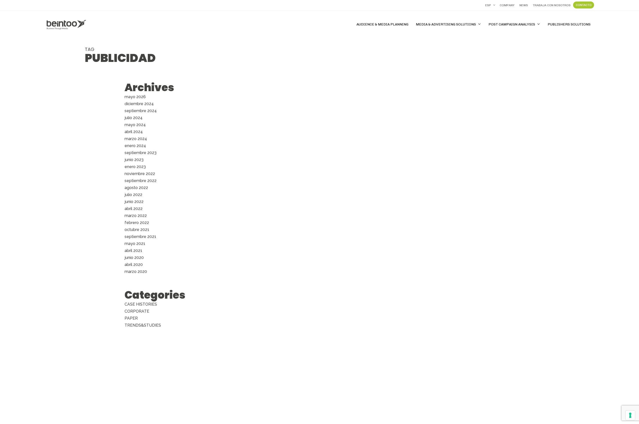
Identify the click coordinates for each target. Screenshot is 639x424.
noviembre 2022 (140, 173)
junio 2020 (134, 257)
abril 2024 (134, 131)
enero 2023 (135, 166)
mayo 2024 (135, 124)
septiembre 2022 (141, 180)
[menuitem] (490, 5)
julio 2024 (134, 117)
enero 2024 (135, 145)
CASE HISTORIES (141, 304)
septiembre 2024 (141, 110)
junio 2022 (134, 201)
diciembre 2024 (139, 103)
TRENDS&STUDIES (143, 325)
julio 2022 (133, 194)
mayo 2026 (135, 96)
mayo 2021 (135, 243)
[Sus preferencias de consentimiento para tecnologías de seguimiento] (630, 415)
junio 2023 (134, 159)
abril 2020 (134, 264)
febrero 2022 (137, 222)
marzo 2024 (136, 138)
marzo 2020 (136, 271)
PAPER (131, 318)
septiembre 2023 (141, 152)
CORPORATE (137, 311)
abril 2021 (133, 250)
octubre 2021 (137, 229)
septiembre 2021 (140, 236)
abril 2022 (134, 208)
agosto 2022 (136, 187)
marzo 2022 (136, 215)
